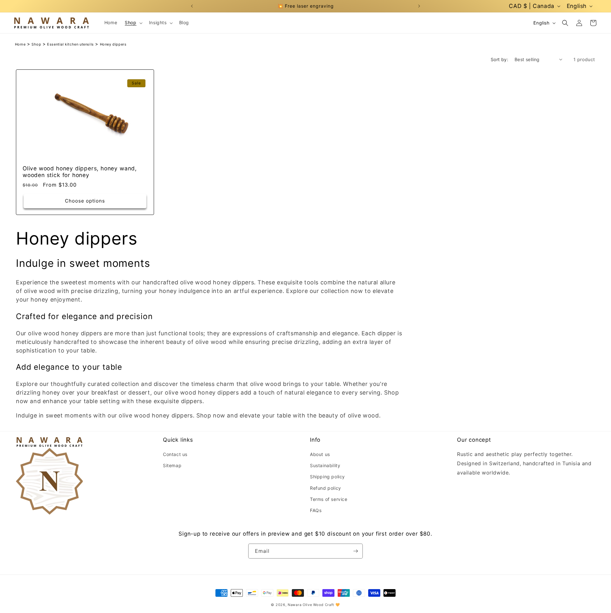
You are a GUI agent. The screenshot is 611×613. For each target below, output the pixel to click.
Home (20, 44)
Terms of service (329, 499)
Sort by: (499, 59)
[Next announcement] (419, 6)
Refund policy (325, 487)
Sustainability (325, 465)
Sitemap (172, 465)
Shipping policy (327, 476)
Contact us (175, 454)
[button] (133, 22)
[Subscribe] (355, 551)
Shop (36, 44)
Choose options (85, 201)
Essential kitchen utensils (70, 44)
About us (320, 454)
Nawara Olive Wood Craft (311, 604)
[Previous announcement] (192, 6)
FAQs (315, 510)
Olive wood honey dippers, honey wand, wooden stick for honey (80, 171)
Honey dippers (113, 44)
